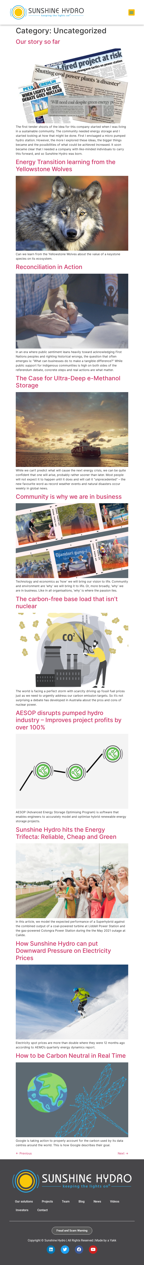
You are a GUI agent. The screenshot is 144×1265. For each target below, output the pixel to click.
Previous (24, 1153)
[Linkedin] (51, 1249)
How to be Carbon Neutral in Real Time (71, 1055)
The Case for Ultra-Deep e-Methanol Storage (68, 382)
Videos (114, 1201)
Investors (22, 1210)
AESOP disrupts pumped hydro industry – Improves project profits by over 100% (69, 720)
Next (123, 1153)
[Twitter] (65, 1249)
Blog (82, 1201)
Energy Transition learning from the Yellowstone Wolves (66, 165)
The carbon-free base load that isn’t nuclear (67, 602)
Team (66, 1201)
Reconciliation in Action (49, 267)
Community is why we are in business (69, 496)
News (97, 1201)
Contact (42, 1210)
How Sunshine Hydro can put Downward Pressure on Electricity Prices (63, 951)
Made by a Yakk (105, 1240)
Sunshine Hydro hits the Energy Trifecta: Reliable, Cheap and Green (66, 833)
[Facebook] (79, 1249)
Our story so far (38, 41)
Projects (47, 1201)
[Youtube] (93, 1249)
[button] (131, 12)
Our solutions (24, 1201)
